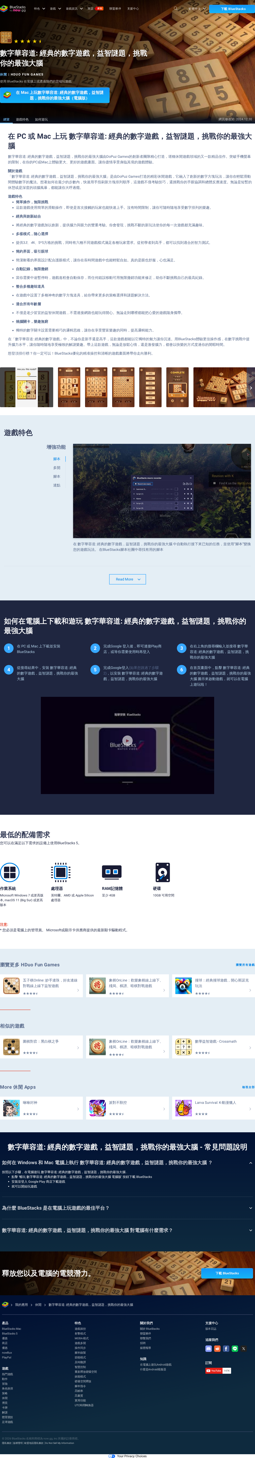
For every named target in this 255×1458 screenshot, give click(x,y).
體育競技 (7, 1417)
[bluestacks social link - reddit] (217, 1348)
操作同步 (80, 1347)
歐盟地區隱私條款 (33, 1443)
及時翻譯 (80, 1362)
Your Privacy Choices (132, 1456)
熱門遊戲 (7, 1374)
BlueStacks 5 (10, 1333)
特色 (37, 8)
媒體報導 (145, 1347)
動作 (5, 1379)
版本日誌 (210, 1328)
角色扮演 (7, 1388)
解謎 (5, 1412)
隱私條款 (7, 1443)
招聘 (143, 1343)
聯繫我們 (145, 1338)
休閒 (3, 74)
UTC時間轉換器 (84, 1405)
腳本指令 (80, 1386)
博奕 (5, 1402)
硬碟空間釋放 (83, 1381)
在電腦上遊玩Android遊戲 (156, 1364)
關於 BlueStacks (149, 1328)
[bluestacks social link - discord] (208, 1348)
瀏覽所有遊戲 (245, 964)
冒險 (5, 1383)
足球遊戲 (7, 1422)
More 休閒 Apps (18, 1087)
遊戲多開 (80, 1343)
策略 (5, 1393)
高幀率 (79, 1390)
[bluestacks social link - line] (235, 1348)
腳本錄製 (80, 1352)
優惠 (5, 1338)
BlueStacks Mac (11, 1328)
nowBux (7, 1352)
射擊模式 (80, 1333)
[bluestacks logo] (13, 9)
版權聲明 (18, 1443)
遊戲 (53, 8)
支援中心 (133, 8)
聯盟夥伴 (115, 8)
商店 (95, 8)
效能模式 (80, 1376)
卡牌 (5, 1407)
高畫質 (79, 1395)
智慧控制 (80, 1367)
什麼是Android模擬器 (153, 1369)
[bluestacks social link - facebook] (226, 1348)
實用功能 (80, 1400)
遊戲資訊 (72, 8)
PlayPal (6, 1357)
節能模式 (80, 1357)
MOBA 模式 (82, 1338)
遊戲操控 (80, 1328)
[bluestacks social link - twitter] (243, 1348)
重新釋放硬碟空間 (86, 1371)
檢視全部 (248, 1087)
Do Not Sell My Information (59, 1443)
